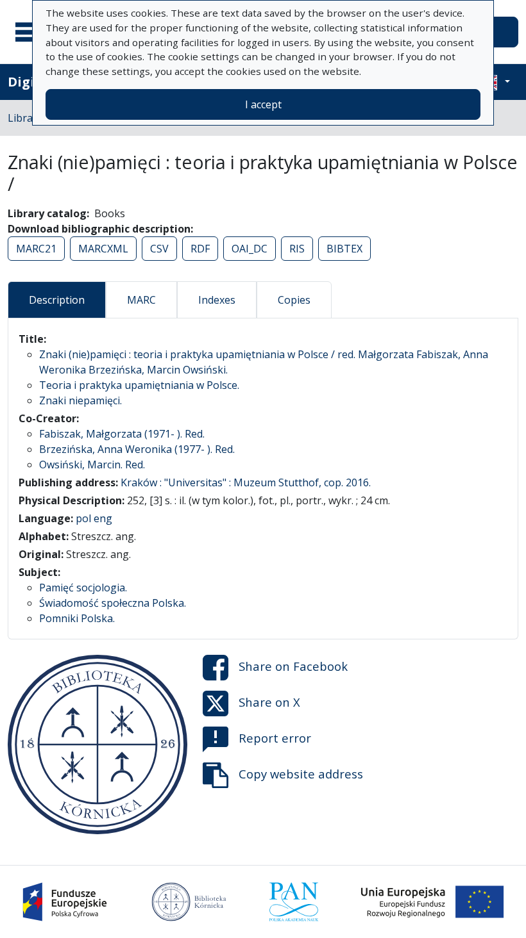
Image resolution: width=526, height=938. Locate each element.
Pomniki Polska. (77, 618)
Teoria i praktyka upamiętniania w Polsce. (139, 385)
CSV (159, 249)
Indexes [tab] (216, 300)
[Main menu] (31, 32)
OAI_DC (249, 249)
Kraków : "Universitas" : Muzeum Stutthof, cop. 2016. (246, 482)
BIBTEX (344, 249)
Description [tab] (57, 300)
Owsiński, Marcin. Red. (92, 464)
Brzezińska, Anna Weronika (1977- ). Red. (137, 449)
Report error (275, 737)
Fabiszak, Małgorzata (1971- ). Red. (122, 434)
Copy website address (301, 773)
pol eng (94, 518)
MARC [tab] (141, 300)
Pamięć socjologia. (83, 587)
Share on (293, 665)
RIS (297, 249)
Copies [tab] (294, 300)
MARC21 (36, 249)
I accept (263, 104)
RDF (200, 249)
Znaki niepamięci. (80, 400)
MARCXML (103, 249)
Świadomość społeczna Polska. (112, 603)
